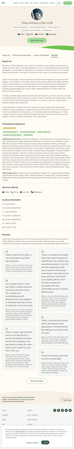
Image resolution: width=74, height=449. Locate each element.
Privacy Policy (20, 431)
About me (6, 55)
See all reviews (37, 381)
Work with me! (37, 40)
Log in (59, 3)
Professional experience (21, 55)
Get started (67, 3)
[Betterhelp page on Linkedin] (70, 422)
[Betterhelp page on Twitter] (66, 422)
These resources (26, 399)
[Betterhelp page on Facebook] (54, 422)
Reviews (54, 55)
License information (41, 55)
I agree (45, 442)
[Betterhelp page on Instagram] (58, 422)
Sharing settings (32, 442)
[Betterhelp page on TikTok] (62, 422)
